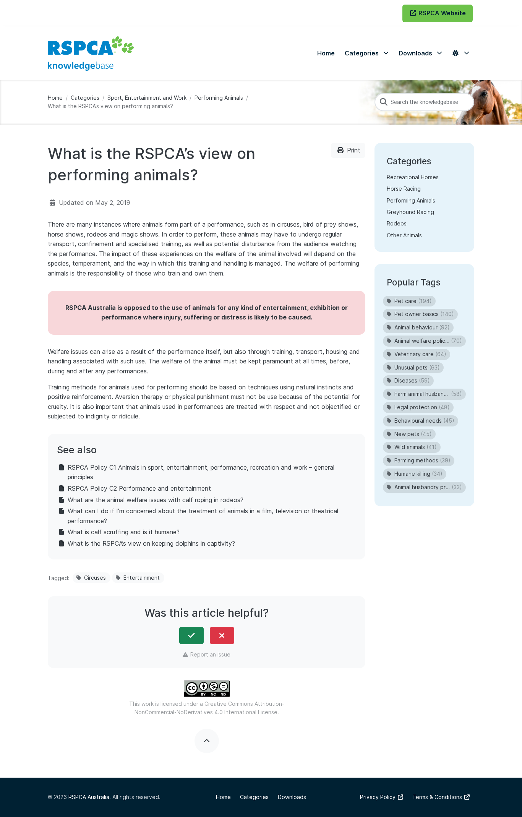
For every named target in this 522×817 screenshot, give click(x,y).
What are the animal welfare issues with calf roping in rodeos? (155, 500)
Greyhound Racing (410, 212)
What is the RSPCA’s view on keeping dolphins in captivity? (151, 543)
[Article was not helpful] (222, 635)
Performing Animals (219, 97)
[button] (367, 53)
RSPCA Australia (88, 797)
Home (55, 97)
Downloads (292, 797)
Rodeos (397, 223)
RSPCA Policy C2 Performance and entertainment (139, 488)
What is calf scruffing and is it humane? (124, 532)
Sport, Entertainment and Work (146, 97)
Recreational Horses (413, 177)
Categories (85, 97)
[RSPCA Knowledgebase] (91, 53)
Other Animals (404, 235)
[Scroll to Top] (207, 741)
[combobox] (424, 102)
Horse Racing (404, 188)
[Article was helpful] (191, 635)
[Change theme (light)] (460, 53)
